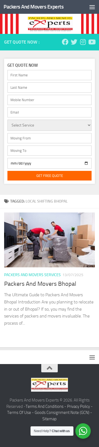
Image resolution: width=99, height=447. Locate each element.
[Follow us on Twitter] (74, 42)
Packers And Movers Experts (34, 7)
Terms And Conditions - (46, 406)
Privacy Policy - (80, 406)
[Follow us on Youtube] (91, 42)
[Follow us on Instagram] (82, 42)
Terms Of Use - (21, 412)
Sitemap (49, 418)
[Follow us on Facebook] (65, 42)
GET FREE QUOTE (49, 176)
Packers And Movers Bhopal (40, 283)
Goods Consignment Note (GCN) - (63, 412)
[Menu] (92, 7)
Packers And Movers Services (32, 275)
